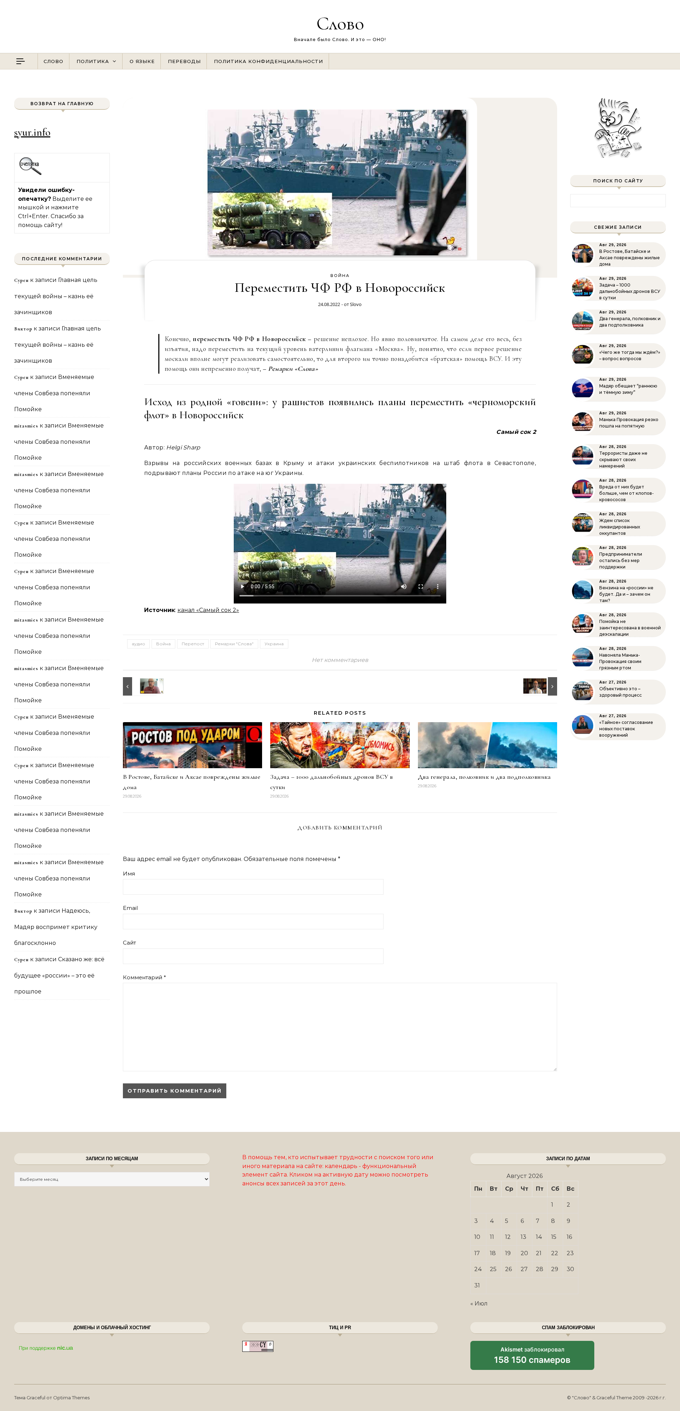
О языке (142, 61)
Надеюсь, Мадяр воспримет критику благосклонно (55, 926)
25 (493, 1269)
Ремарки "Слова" (234, 643)
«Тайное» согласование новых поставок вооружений (626, 729)
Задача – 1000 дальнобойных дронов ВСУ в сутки (629, 291)
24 (478, 1269)
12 (508, 1237)
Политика (92, 61)
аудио (138, 643)
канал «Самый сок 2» (208, 610)
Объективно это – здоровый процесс (620, 692)
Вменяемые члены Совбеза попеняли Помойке (54, 393)
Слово (340, 23)
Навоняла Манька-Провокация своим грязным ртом (620, 661)
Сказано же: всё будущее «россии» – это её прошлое (59, 975)
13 (523, 1237)
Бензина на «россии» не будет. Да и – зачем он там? (626, 594)
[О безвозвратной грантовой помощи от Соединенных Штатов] (541, 686)
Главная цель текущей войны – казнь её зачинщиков (55, 296)
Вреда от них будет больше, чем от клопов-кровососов (626, 493)
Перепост (193, 643)
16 (569, 1237)
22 (554, 1253)
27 (524, 1269)
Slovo (356, 304)
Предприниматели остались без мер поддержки (620, 560)
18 (493, 1253)
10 (477, 1237)
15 (553, 1237)
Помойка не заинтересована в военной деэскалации (630, 628)
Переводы (184, 61)
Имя (129, 873)
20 (524, 1253)
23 (570, 1253)
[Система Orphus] (30, 174)
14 (539, 1237)
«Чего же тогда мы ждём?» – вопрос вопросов (629, 355)
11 (492, 1237)
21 (539, 1253)
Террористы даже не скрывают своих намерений (623, 459)
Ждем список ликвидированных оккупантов (619, 527)
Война (340, 275)
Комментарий (144, 977)
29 (554, 1269)
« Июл (479, 1303)
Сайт (129, 942)
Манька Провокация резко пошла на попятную (628, 423)
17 (477, 1253)
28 (539, 1269)
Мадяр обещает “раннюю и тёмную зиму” (628, 389)
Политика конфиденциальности (268, 61)
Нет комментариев (340, 660)
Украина (274, 643)
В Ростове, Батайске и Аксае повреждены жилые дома (629, 258)
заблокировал (532, 1358)
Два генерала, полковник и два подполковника (484, 777)
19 (508, 1253)
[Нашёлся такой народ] (139, 686)
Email (130, 908)
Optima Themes (71, 1397)
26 (508, 1269)
